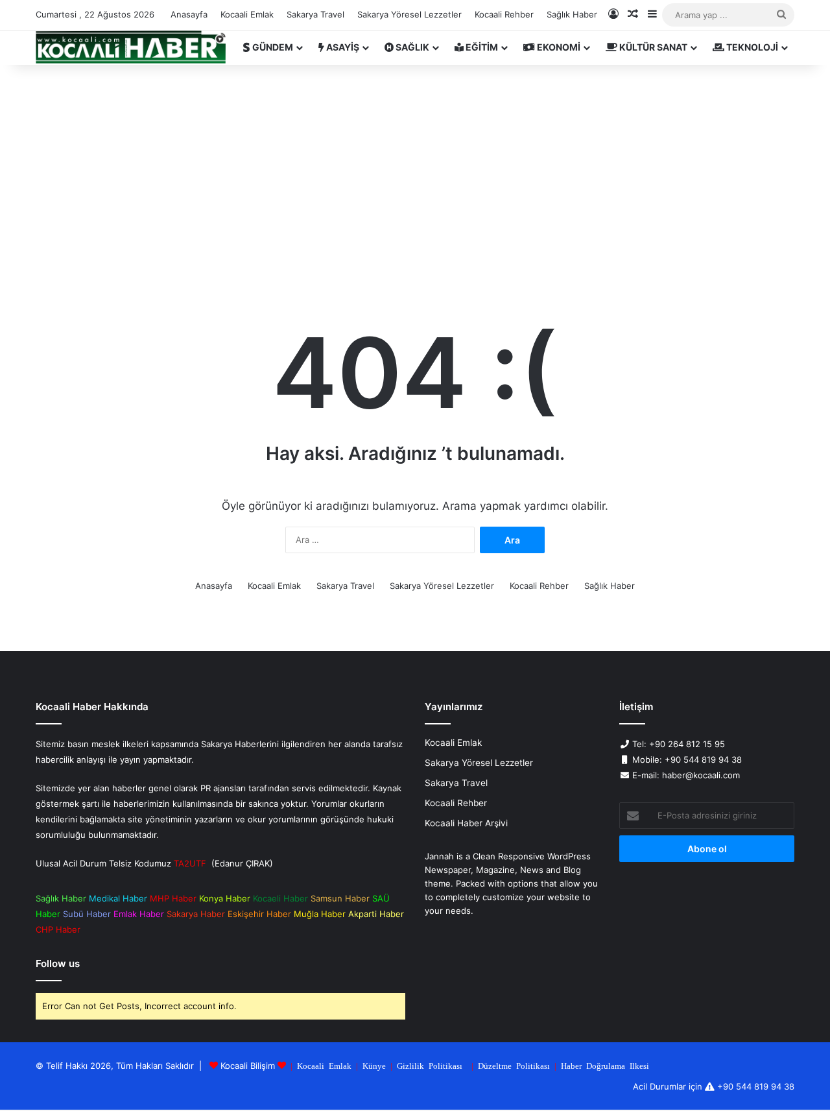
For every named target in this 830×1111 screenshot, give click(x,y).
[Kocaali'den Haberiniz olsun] (131, 47)
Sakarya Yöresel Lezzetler (409, 14)
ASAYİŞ (341, 47)
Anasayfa (189, 14)
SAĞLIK (411, 47)
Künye (374, 1065)
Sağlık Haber (572, 14)
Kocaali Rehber (504, 14)
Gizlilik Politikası (429, 1065)
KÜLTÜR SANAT (652, 47)
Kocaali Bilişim (247, 1065)
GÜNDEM (271, 47)
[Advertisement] (415, 175)
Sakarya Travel (315, 14)
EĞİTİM (481, 47)
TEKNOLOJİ (751, 47)
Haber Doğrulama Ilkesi (605, 1065)
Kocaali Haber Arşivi (466, 823)
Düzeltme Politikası (514, 1065)
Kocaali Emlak (247, 14)
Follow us (58, 963)
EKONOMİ (557, 47)
